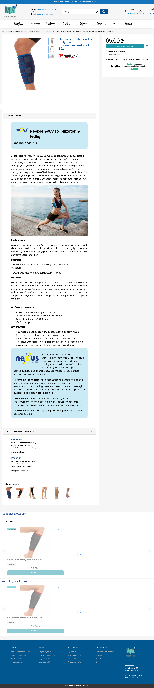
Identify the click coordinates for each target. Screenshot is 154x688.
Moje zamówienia (74, 655)
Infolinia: (43, 10)
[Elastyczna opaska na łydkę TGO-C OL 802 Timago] (68, 493)
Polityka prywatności (47, 655)
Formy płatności (17, 658)
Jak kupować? (44, 662)
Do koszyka (35, 572)
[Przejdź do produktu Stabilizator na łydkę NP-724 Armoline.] (35, 542)
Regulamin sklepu (46, 658)
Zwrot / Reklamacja (18, 655)
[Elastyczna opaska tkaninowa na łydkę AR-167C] (56, 493)
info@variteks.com (18, 452)
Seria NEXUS (57, 31)
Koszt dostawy (16, 662)
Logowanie (72, 652)
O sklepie (99, 655)
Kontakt (99, 658)
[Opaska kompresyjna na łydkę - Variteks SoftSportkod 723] (32, 493)
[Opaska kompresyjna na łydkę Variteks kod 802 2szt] (44, 493)
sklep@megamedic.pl (19, 471)
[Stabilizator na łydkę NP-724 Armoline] (21, 493)
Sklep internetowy (76, 685)
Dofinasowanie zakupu (105, 652)
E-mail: (43, 14)
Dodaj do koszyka (125, 46)
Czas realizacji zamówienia (21, 652)
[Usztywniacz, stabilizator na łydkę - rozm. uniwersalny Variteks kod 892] (9, 493)
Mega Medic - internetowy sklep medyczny (17, 31)
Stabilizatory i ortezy (43, 31)
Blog (97, 662)
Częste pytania (45, 652)
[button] (104, 11)
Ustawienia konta (74, 662)
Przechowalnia (73, 658)
